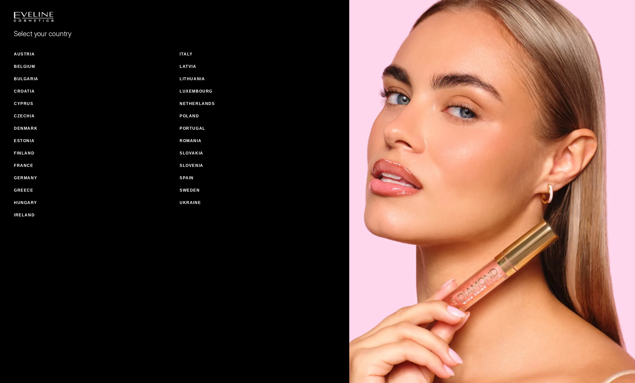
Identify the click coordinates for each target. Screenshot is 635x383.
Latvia (188, 66)
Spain (187, 178)
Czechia (24, 116)
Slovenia (191, 165)
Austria (24, 54)
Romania (190, 141)
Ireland (24, 215)
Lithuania (192, 79)
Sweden (190, 190)
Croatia (24, 91)
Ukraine (190, 203)
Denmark (25, 128)
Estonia (24, 141)
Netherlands (197, 104)
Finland (24, 153)
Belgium (24, 66)
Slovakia (191, 153)
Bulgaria (26, 79)
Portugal (192, 128)
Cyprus (23, 104)
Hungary (25, 203)
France (23, 165)
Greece (23, 190)
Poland (189, 116)
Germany (25, 178)
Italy (186, 54)
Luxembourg (196, 91)
